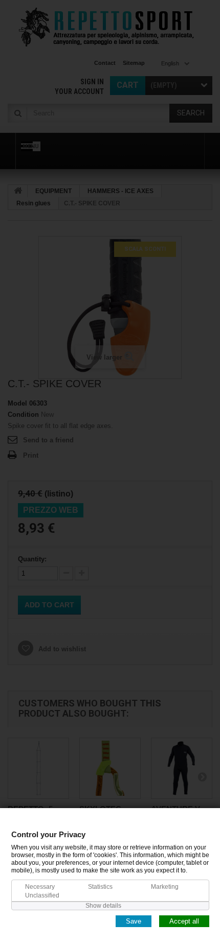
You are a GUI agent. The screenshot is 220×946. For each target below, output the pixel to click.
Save (133, 921)
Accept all (184, 921)
